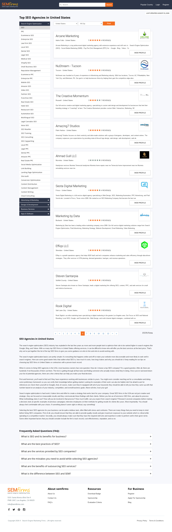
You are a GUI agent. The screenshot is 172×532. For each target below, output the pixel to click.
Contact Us (52, 498)
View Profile (140, 53)
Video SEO (25, 90)
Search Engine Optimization (31, 24)
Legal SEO (25, 55)
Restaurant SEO (27, 110)
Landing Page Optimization (31, 172)
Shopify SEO (26, 63)
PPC (22, 31)
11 (103, 334)
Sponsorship (92, 498)
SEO (22, 27)
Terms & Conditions (156, 521)
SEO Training (26, 133)
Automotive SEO (27, 114)
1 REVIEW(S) (106, 280)
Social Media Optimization (31, 164)
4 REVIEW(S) (106, 40)
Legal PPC (25, 149)
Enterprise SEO (27, 39)
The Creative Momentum (72, 96)
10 (99, 334)
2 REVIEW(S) (106, 250)
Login (158, 5)
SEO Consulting (27, 137)
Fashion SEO (26, 94)
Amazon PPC (26, 157)
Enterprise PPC (27, 78)
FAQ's (50, 502)
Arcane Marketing (67, 36)
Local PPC (24, 145)
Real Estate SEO (27, 102)
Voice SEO (25, 125)
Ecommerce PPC (27, 74)
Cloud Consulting (28, 196)
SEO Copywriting (27, 141)
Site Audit (25, 176)
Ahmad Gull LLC (66, 156)
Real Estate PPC (27, 160)
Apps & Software (27, 214)
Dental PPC (25, 153)
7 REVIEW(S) (106, 100)
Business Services (28, 209)
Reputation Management (31, 70)
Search (109, 5)
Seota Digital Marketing (71, 186)
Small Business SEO (29, 67)
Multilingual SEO (27, 117)
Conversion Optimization (30, 180)
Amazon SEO (26, 86)
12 (108, 334)
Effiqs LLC (62, 246)
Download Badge (94, 494)
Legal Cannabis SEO (29, 121)
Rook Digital (63, 306)
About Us (51, 494)
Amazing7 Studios (68, 126)
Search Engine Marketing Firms (34, 521)
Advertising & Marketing (30, 200)
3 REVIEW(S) (106, 70)
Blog (129, 502)
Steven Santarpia (67, 276)
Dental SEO (25, 51)
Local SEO (25, 47)
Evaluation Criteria (95, 502)
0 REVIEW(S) (106, 160)
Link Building (26, 168)
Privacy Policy (142, 521)
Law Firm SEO (26, 43)
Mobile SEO (25, 82)
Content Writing (27, 192)
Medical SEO (26, 59)
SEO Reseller (26, 129)
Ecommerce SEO (27, 35)
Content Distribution (29, 184)
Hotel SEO (25, 106)
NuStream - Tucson (68, 66)
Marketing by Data (68, 216)
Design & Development (29, 205)
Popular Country (147, 5)
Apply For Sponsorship (136, 498)
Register (166, 5)
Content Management (29, 188)
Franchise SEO (26, 98)
